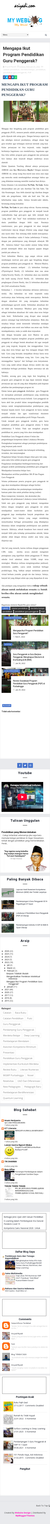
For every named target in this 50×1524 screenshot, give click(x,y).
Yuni (13, 1344)
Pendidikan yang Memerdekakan (19, 832)
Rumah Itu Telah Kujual (24, 1415)
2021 (7, 989)
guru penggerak (19, 391)
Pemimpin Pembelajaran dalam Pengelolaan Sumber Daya (29, 1172)
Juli (8, 965)
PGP (29, 72)
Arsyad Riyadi (17, 1333)
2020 (7, 992)
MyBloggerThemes (25, 1515)
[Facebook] (19, 765)
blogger (7, 705)
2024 (7, 956)
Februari (11, 970)
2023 (7, 959)
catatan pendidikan (11, 69)
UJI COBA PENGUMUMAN (14, 1122)
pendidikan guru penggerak (15, 72)
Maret (10, 968)
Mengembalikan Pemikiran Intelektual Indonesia (23, 977)
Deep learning (32, 1035)
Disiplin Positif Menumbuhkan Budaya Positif (28, 1148)
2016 (7, 998)
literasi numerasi (29, 1069)
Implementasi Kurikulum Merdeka (20, 1063)
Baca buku (20, 1012)
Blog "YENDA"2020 (18, 1354)
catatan (7, 1012)
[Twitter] (25, 765)
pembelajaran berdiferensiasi (18, 1092)
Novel (30, 1075)
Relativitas (8, 1081)
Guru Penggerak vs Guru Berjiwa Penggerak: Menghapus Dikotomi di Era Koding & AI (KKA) (28, 657)
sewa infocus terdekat (21, 1323)
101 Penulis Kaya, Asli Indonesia (28, 1454)
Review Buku (9, 1069)
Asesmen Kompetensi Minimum (19, 1046)
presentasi (8, 1052)
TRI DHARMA (10, 1161)
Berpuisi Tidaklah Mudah (17, 973)
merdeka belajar (28, 69)
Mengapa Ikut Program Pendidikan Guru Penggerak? (28, 631)
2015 (7, 1000)
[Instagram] (30, 765)
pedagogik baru (32, 1086)
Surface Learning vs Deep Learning (29, 1428)
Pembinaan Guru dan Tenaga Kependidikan (19, 1257)
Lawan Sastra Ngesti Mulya (18, 1145)
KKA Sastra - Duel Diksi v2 (16, 1291)
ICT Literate (10, 1128)
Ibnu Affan (9, 1169)
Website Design (23, 1512)
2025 (7, 953)
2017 (7, 995)
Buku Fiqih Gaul (21, 1402)
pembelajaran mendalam (16, 1041)
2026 (7, 951)
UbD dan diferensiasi (29, 1081)
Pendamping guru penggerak (18, 1029)
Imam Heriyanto (12, 1120)
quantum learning (13, 1098)
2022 (7, 962)
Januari (10, 986)
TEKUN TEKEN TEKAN (14, 1186)
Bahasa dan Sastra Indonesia (19, 1288)
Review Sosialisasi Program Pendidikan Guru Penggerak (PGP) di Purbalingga (29, 683)
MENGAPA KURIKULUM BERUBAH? (29, 1130)
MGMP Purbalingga (13, 1075)
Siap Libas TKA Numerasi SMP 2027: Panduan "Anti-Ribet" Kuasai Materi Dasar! (28, 1278)
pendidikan (40, 69)
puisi (29, 1018)
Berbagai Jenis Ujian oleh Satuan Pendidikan (23, 1217)
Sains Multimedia (13, 1273)
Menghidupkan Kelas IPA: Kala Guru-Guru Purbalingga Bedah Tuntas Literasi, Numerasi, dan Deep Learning (29, 1264)
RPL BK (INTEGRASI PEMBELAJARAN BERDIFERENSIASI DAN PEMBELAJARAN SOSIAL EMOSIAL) (29, 1190)
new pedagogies (12, 1086)
